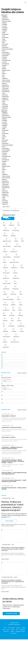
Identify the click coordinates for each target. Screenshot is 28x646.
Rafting (4, 68)
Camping (4, 24)
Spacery (4, 83)
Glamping (4, 27)
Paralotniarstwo (6, 60)
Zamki (3, 103)
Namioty (4, 45)
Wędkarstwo (5, 99)
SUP (3, 75)
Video (8, 629)
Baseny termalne (6, 21)
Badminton (5, 18)
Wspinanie (5, 98)
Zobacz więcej (9, 521)
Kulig (3, 39)
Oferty (5, 627)
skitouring (4, 104)
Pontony (4, 62)
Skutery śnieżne (6, 81)
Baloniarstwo (5, 19)
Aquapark (4, 16)
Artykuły (18, 627)
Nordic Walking (6, 54)
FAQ (17, 629)
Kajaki (3, 32)
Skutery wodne (6, 80)
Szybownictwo (6, 91)
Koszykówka (5, 37)
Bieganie (4, 22)
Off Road (4, 57)
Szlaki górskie (5, 90)
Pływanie (4, 65)
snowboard (5, 106)
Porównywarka (11, 627)
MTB (3, 42)
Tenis (3, 93)
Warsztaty (5, 95)
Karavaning (5, 34)
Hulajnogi (4, 29)
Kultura (4, 40)
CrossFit (4, 26)
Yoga (3, 101)
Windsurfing (5, 96)
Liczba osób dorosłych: (9, 215)
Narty (3, 50)
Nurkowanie (5, 55)
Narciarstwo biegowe (7, 49)
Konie (3, 36)
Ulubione (12, 631)
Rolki (3, 72)
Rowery (4, 73)
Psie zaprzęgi (5, 63)
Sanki (3, 77)
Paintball (4, 59)
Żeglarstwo (5, 108)
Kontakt (12, 629)
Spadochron (5, 85)
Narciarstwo (5, 47)
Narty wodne (5, 52)
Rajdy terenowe (6, 70)
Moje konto (6, 631)
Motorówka (5, 44)
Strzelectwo (5, 88)
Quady (4, 67)
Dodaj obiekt (22, 629)
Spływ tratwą (5, 86)
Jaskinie (4, 31)
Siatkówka (5, 78)
